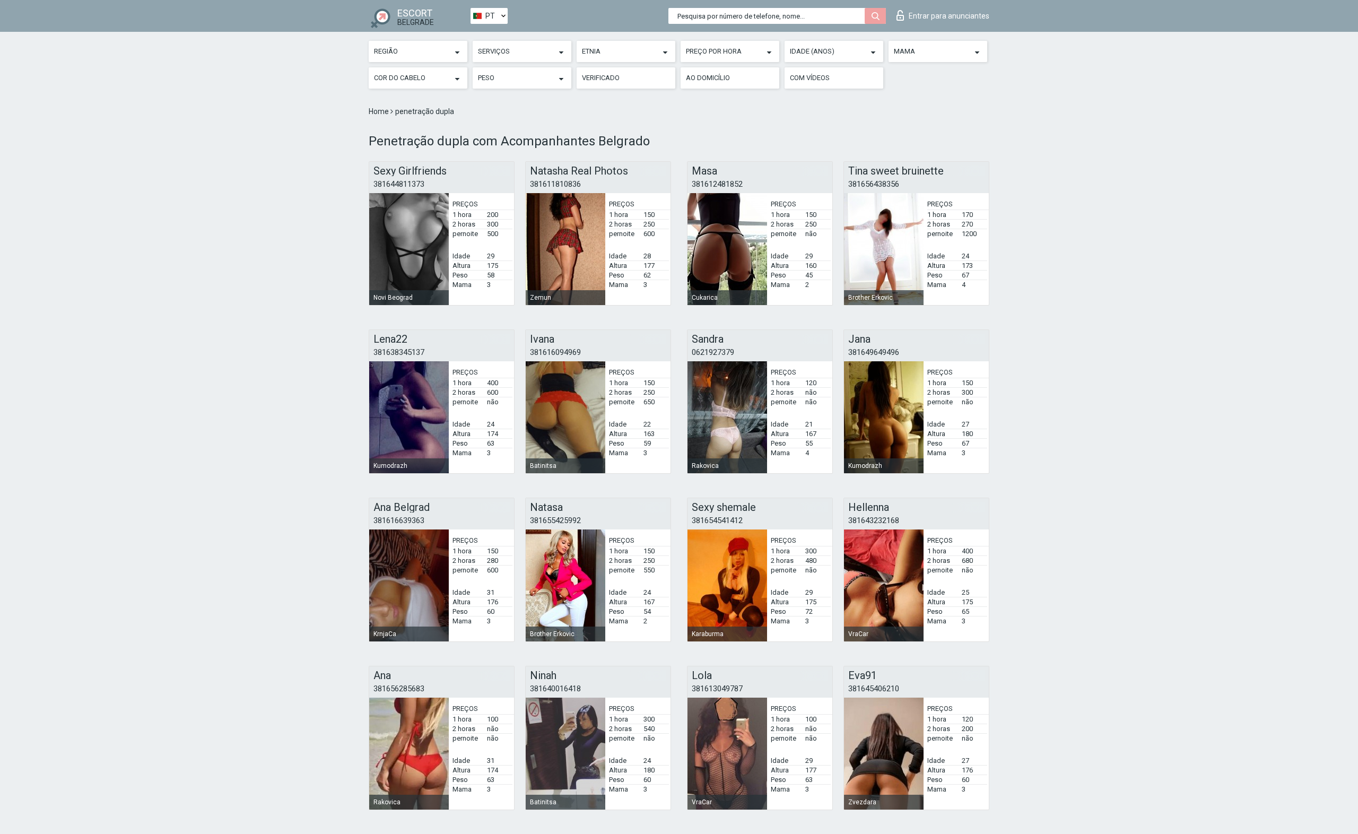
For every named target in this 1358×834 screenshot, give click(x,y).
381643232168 (873, 520)
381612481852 (717, 184)
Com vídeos (810, 78)
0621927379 (713, 352)
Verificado (601, 78)
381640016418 (555, 688)
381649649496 (873, 352)
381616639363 (398, 520)
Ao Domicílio (708, 78)
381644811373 (398, 184)
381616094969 (555, 352)
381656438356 (873, 184)
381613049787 (717, 688)
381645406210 (873, 688)
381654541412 (717, 520)
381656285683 (398, 688)
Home (379, 111)
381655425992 (555, 520)
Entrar (949, 16)
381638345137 (398, 352)
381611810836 (555, 184)
